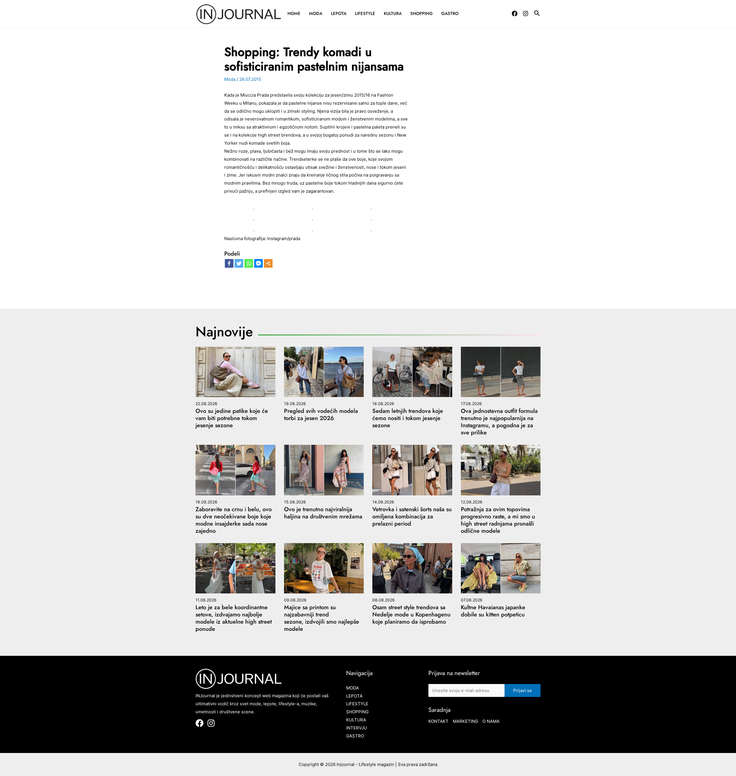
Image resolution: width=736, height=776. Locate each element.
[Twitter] (239, 263)
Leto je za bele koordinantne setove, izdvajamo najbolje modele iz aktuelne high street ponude (233, 618)
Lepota (338, 13)
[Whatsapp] (248, 263)
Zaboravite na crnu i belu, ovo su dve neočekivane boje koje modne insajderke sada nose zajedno (233, 520)
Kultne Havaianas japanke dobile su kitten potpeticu (493, 611)
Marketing (465, 721)
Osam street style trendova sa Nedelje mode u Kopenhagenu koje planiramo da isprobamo (411, 614)
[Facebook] (515, 13)
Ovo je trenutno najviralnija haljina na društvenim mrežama (323, 513)
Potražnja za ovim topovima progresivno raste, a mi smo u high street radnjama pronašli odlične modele (498, 520)
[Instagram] (525, 13)
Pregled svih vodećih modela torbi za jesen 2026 (321, 414)
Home (294, 13)
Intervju (356, 728)
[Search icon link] (537, 14)
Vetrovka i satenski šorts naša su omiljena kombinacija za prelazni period (412, 516)
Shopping (421, 13)
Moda (315, 13)
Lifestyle (365, 13)
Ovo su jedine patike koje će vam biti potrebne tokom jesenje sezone (231, 418)
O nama (490, 721)
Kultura (393, 13)
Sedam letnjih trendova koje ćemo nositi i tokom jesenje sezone (407, 418)
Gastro (450, 13)
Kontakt (438, 721)
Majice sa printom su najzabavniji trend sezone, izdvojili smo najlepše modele (321, 618)
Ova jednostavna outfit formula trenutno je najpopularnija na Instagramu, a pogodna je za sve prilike (499, 422)
